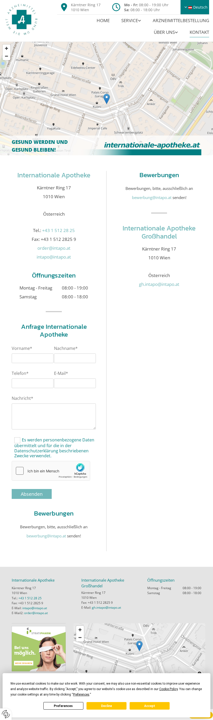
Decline (106, 706)
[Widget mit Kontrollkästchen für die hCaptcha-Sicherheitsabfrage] (51, 471)
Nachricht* (22, 398)
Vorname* (22, 348)
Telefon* (20, 373)
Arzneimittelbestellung (181, 20)
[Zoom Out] (6, 56)
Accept (149, 706)
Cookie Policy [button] (168, 689)
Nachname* (66, 348)
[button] (106, 99)
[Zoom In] (6, 48)
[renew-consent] (6, 714)
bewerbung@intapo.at (46, 535)
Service (129, 20)
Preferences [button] (81, 694)
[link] (125, 20)
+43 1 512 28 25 (58, 230)
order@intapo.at (53, 248)
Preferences (63, 706)
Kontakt (199, 32)
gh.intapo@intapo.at (159, 284)
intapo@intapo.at (34, 608)
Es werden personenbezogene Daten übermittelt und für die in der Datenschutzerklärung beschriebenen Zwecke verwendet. (54, 448)
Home (103, 20)
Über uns (164, 32)
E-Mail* (61, 373)
